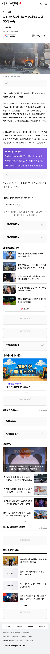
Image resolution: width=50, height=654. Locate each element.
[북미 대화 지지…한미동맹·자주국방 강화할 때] (9, 590)
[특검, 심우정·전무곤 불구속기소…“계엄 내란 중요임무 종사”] (9, 293)
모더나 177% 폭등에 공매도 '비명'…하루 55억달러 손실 (32, 300)
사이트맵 (42, 626)
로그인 (8, 626)
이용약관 (20, 640)
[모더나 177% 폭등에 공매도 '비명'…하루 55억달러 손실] (9, 304)
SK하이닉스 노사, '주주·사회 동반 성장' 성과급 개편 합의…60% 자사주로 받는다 (32, 266)
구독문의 (15, 636)
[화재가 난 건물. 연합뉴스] (25, 58)
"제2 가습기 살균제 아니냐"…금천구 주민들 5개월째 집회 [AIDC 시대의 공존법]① (18, 516)
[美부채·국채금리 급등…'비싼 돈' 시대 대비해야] (9, 577)
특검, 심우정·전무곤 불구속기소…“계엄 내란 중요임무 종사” (32, 289)
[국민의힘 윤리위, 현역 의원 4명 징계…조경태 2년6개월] (9, 259)
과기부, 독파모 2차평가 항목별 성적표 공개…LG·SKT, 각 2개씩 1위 (32, 277)
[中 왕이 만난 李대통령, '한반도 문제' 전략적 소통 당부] (9, 565)
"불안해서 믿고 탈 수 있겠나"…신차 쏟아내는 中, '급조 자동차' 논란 (25, 161)
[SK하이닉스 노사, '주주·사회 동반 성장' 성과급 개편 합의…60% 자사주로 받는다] (9, 270)
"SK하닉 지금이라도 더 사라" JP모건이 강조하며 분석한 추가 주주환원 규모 (19, 492)
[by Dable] (43, 528)
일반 (9, 12)
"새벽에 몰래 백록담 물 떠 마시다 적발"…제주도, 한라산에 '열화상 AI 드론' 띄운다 (19, 480)
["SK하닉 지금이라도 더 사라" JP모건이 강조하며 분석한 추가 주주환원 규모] (40, 495)
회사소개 (5, 632)
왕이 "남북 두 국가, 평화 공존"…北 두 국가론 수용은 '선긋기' (24, 166)
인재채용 (26, 632)
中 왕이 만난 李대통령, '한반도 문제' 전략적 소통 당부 (32, 561)
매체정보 (28, 640)
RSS (30, 636)
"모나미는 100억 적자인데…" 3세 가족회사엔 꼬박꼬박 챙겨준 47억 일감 (25, 156)
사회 (4, 12)
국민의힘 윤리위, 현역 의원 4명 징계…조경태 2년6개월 (32, 255)
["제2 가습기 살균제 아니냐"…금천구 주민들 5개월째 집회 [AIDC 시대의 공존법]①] (40, 518)
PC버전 (30, 626)
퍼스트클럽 (6, 636)
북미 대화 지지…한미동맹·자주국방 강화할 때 (32, 585)
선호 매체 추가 (11, 36)
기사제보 (23, 636)
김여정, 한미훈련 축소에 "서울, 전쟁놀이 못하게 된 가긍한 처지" (32, 597)
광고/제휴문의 (15, 632)
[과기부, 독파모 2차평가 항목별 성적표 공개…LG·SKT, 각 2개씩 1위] (9, 282)
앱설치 (19, 626)
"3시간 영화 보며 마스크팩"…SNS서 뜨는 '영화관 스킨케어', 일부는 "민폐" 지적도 (19, 504)
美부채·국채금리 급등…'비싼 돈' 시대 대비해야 (31, 573)
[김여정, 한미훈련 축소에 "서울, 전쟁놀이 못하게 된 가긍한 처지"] (9, 602)
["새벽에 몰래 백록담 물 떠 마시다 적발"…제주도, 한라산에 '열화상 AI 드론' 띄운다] (40, 483)
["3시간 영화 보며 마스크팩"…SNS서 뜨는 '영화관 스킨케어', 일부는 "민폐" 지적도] (40, 506)
